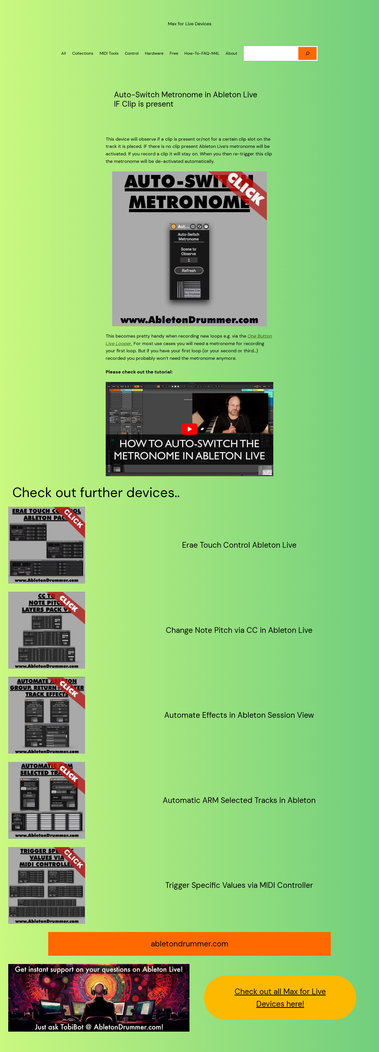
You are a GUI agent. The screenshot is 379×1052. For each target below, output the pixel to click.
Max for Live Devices (189, 24)
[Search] (307, 53)
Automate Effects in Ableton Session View (239, 715)
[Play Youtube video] (189, 429)
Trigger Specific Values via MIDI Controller (239, 885)
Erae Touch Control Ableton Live (239, 545)
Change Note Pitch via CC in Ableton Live (239, 630)
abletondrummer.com (189, 944)
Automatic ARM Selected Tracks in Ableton (239, 800)
